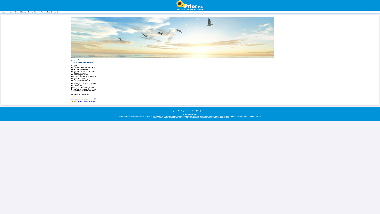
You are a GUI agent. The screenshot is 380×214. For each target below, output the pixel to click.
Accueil (3, 12)
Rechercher (32, 12)
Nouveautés (13, 12)
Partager (42, 12)
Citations (23, 12)
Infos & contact (52, 12)
